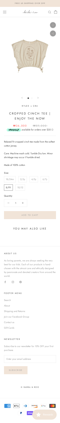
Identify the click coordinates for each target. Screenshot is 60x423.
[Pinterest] (20, 282)
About (7, 305)
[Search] (49, 12)
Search (7, 300)
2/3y (22, 179)
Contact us (9, 322)
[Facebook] (5, 282)
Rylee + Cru (30, 105)
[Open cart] (55, 12)
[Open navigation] (4, 12)
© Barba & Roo (30, 387)
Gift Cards (9, 327)
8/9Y (8, 187)
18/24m (10, 179)
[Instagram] (13, 282)
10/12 (20, 187)
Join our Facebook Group (16, 316)
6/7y (44, 179)
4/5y (33, 179)
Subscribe (16, 370)
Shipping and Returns (14, 311)
